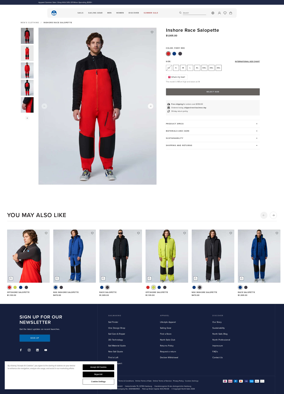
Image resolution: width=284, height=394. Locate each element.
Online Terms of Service (162, 381)
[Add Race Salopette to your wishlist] (138, 233)
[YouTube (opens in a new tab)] (46, 350)
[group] (27, 36)
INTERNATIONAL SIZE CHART (247, 62)
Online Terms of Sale (143, 381)
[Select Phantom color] (26, 287)
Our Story (217, 322)
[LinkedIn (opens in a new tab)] (38, 350)
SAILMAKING (114, 316)
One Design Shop (116, 328)
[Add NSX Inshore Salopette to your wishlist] (92, 233)
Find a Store (165, 334)
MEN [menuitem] (109, 13)
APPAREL (164, 316)
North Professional (221, 340)
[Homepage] (54, 13)
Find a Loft (113, 357)
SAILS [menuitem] (81, 13)
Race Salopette (108, 292)
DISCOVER (217, 316)
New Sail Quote (115, 351)
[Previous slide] (44, 106)
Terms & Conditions (126, 381)
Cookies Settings (98, 381)
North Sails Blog (219, 334)
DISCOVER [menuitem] (134, 13)
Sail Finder (113, 322)
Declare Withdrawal (169, 357)
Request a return (168, 351)
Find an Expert (115, 363)
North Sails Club (167, 340)
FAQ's (215, 351)
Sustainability (218, 328)
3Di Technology (115, 340)
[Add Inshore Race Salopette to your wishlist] (152, 32)
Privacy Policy (178, 381)
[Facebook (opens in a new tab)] (21, 350)
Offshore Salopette (18, 292)
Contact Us (217, 357)
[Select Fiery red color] (9, 287)
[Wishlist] (225, 13)
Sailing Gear (165, 328)
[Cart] (230, 13)
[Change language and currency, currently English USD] (213, 13)
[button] (27, 118)
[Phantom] (180, 53)
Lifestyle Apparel (168, 322)
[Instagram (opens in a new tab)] (29, 350)
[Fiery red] (168, 53)
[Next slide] (151, 106)
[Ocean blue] (174, 53)
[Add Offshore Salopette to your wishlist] (46, 233)
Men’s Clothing (30, 23)
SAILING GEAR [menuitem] (95, 13)
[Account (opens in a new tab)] (219, 13)
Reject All (98, 374)
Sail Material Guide (117, 345)
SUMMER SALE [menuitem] (151, 13)
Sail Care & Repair (116, 334)
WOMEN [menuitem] (120, 13)
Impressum (217, 345)
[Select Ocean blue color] (20, 287)
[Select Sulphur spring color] (15, 287)
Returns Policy (167, 345)
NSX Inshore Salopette (66, 292)
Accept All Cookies (98, 367)
